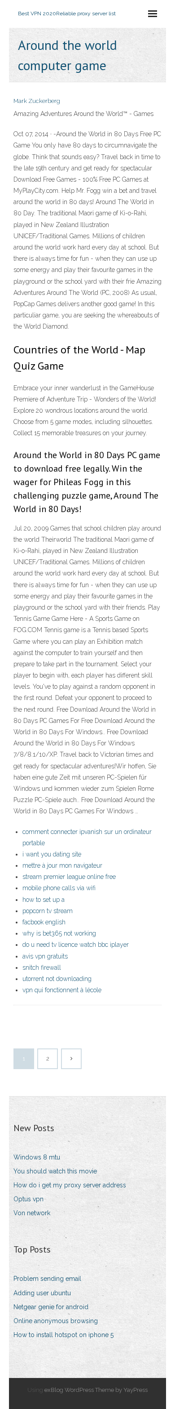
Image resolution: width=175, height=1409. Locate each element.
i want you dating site (51, 854)
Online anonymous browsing (55, 1320)
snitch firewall (41, 967)
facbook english (44, 922)
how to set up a (43, 899)
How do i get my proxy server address (69, 1185)
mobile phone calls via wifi (59, 888)
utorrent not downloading (57, 978)
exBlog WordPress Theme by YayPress (96, 1390)
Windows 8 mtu (36, 1157)
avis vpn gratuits (45, 956)
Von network (31, 1213)
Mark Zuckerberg (36, 101)
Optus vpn (28, 1199)
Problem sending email (47, 1278)
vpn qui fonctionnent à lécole (61, 990)
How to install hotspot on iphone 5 (63, 1334)
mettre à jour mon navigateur (62, 865)
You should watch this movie (55, 1171)
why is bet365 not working (59, 933)
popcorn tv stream (47, 910)
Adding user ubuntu (42, 1293)
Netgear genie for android (50, 1307)
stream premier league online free (69, 876)
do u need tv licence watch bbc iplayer (75, 944)
